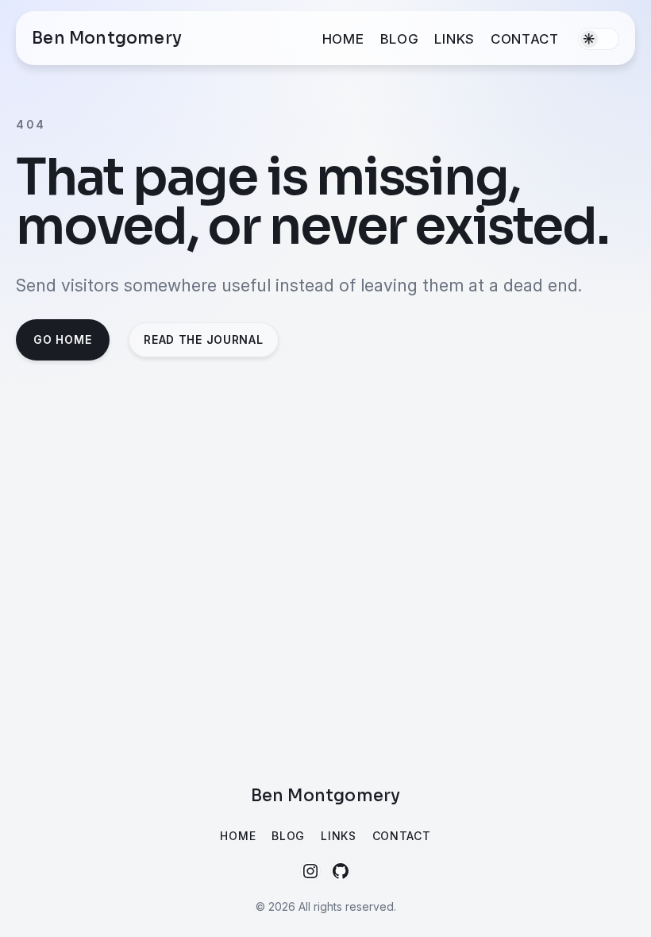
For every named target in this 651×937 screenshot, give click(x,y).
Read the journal (203, 339)
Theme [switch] (598, 39)
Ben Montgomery (107, 38)
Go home (62, 339)
